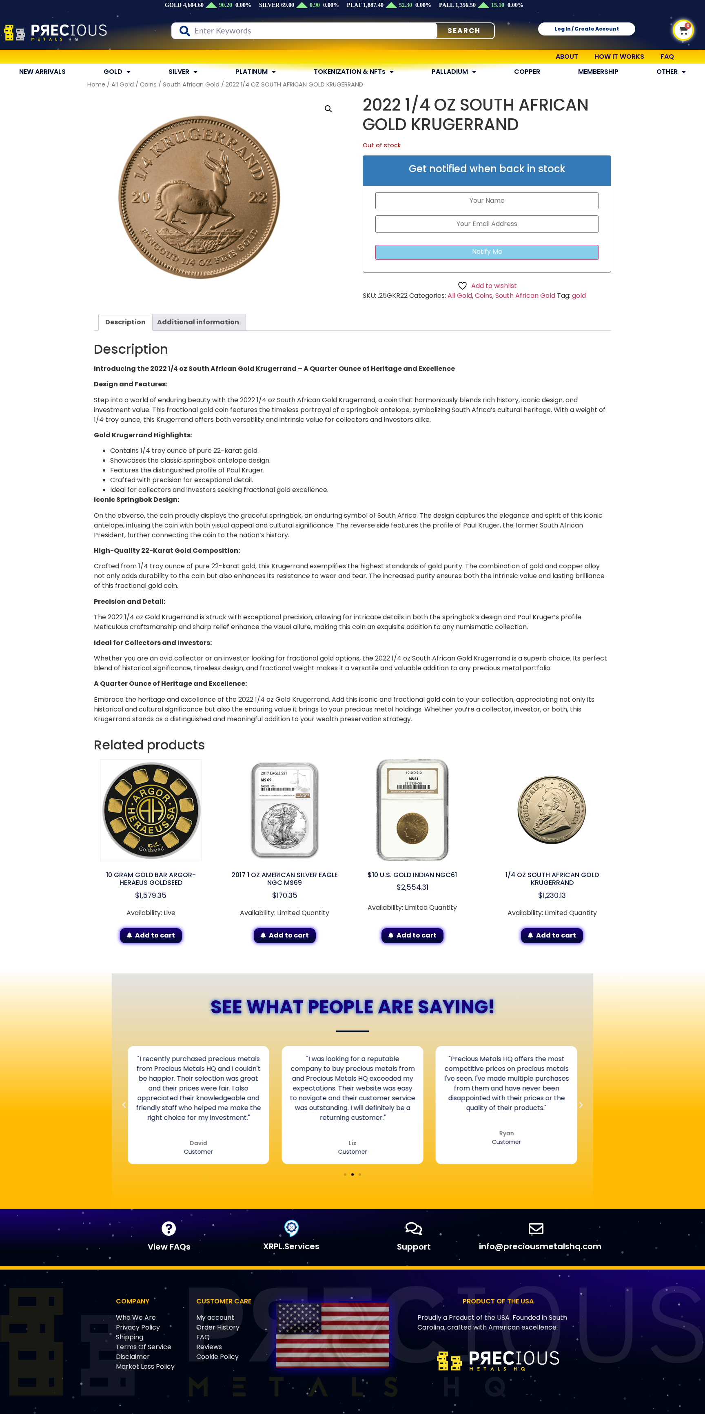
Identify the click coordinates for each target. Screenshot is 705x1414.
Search (464, 30)
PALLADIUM (450, 71)
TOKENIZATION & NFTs (350, 71)
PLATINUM (251, 71)
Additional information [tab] (198, 322)
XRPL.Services (291, 1246)
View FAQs (169, 1246)
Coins (148, 84)
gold (579, 295)
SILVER (178, 71)
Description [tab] (125, 322)
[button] (328, 109)
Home (96, 84)
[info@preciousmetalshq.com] (536, 1228)
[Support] (413, 1228)
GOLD (113, 71)
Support (414, 1246)
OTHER (667, 71)
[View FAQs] (169, 1228)
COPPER (527, 71)
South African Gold (191, 84)
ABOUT (567, 56)
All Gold (122, 84)
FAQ (667, 56)
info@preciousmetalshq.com (540, 1246)
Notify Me (487, 251)
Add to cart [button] (155, 935)
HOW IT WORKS (619, 56)
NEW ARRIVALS (42, 71)
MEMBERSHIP (598, 71)
